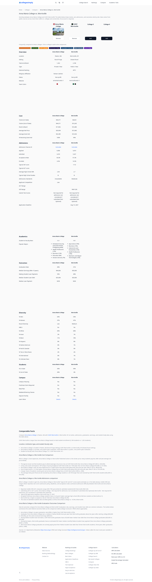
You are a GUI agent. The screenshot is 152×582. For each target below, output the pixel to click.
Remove (58, 38)
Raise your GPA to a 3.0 (118, 557)
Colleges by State (93, 567)
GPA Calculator (115, 550)
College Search (92, 556)
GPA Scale (114, 563)
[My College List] (63, 2)
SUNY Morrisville (53, 435)
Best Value (68, 556)
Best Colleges (69, 553)
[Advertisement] (66, 99)
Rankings (94, 2)
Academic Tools (113, 2)
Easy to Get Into (70, 570)
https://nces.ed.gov (46, 530)
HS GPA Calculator (116, 554)
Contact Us (45, 556)
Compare (103, 2)
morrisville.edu (73, 80)
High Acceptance (70, 567)
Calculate (58, 147)
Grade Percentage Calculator (119, 560)
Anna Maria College (30, 435)
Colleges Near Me (93, 565)
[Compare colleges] (59, 2)
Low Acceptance (70, 573)
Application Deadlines (71, 559)
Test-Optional (69, 565)
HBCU (67, 562)
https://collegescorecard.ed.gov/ (76, 530)
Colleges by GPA (93, 553)
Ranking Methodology (48, 553)
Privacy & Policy (36, 580)
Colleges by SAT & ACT (95, 550)
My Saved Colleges (93, 559)
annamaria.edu (57, 80)
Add (90, 38)
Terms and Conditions (24, 580)
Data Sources (46, 550)
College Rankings (70, 550)
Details (58, 399)
